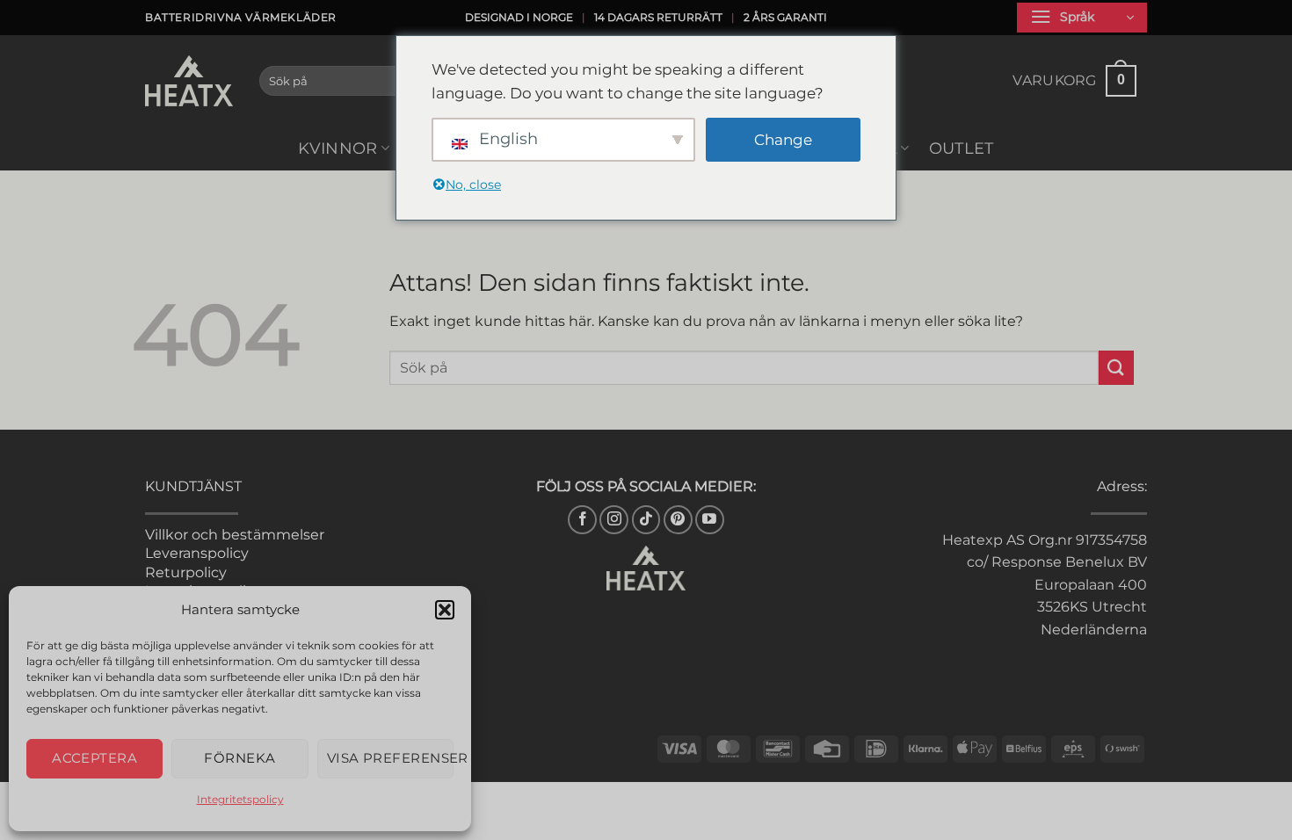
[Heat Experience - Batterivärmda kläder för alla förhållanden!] (189, 80)
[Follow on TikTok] (646, 519)
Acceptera (94, 757)
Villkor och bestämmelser (234, 534)
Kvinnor (337, 148)
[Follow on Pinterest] (678, 519)
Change (783, 139)
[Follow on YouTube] (709, 519)
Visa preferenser (390, 757)
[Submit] (1116, 368)
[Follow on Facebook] (582, 519)
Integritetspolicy (240, 799)
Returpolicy (186, 572)
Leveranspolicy (197, 553)
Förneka (239, 757)
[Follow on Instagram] (613, 519)
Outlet (961, 148)
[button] (445, 610)
